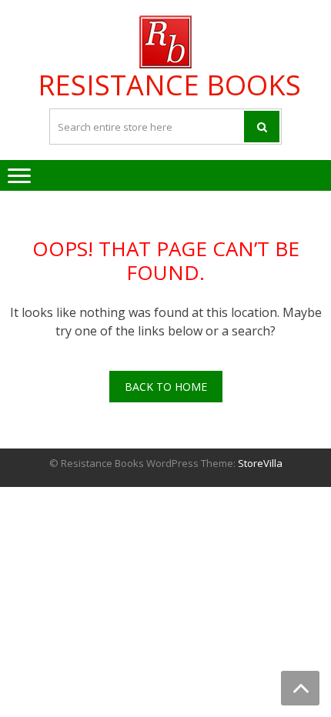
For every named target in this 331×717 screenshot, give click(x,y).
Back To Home (166, 386)
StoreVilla (260, 463)
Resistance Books (169, 85)
